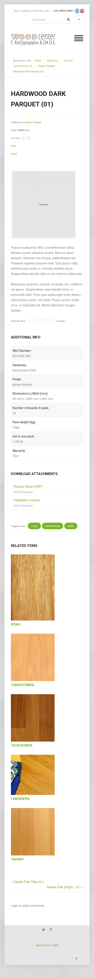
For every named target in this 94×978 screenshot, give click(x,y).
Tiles (34, 526)
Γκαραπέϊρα (20, 799)
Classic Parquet (46, 66)
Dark (71, 526)
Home (38, 60)
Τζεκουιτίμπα (22, 685)
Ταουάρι (17, 859)
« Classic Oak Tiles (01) (27, 881)
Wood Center (43, 945)
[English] (82, 10)
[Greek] (77, 10)
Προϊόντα (52, 60)
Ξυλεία (68, 60)
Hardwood (52, 526)
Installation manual (27, 500)
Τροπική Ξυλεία (22, 66)
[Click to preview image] (43, 204)
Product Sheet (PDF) (28, 486)
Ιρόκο (15, 624)
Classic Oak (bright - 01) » (65, 887)
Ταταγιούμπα (21, 745)
